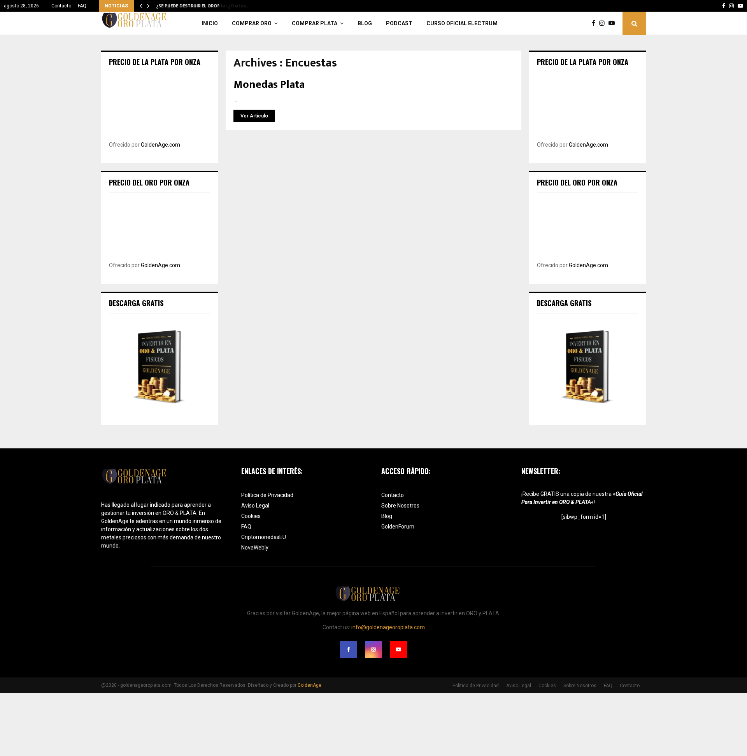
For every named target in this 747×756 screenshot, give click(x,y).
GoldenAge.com (160, 145)
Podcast (399, 23)
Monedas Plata (269, 84)
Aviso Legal (255, 505)
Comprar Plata (314, 23)
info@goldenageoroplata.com (388, 627)
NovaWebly (254, 547)
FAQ (82, 6)
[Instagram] (603, 23)
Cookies (251, 516)
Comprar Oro (252, 23)
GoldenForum (397, 526)
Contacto (61, 6)
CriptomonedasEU (263, 537)
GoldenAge (309, 685)
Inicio (210, 23)
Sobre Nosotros (400, 505)
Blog (365, 23)
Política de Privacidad (267, 495)
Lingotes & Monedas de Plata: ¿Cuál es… (200, 6)
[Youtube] (613, 23)
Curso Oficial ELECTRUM (462, 23)
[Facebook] (595, 23)
